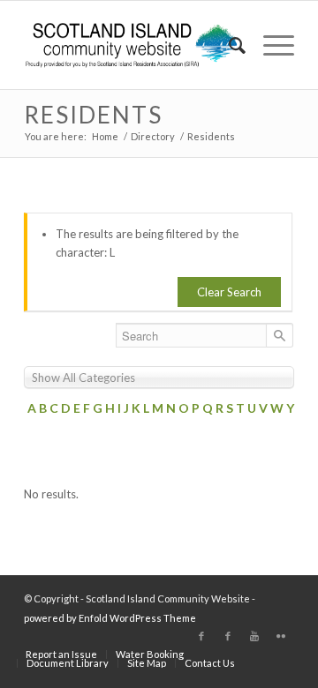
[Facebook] (201, 636)
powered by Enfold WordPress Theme (110, 618)
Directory (153, 136)
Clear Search (229, 292)
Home (105, 136)
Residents (93, 115)
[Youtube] (254, 636)
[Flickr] (281, 636)
